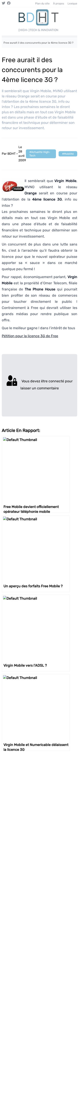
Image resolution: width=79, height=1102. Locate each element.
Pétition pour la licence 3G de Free (30, 336)
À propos (58, 3)
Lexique (72, 3)
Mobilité (69, 153)
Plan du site (42, 3)
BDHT (11, 154)
